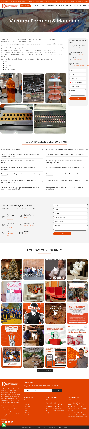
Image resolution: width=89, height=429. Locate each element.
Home (36, 6)
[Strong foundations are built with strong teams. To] (11, 357)
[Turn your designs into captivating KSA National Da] (55, 335)
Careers (83, 6)
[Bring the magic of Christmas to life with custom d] (77, 335)
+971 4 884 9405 (56, 409)
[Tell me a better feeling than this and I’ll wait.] (55, 269)
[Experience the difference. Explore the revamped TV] (55, 357)
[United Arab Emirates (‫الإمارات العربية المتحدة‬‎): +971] (71, 82)
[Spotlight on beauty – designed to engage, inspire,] (55, 291)
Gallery (69, 6)
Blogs (76, 6)
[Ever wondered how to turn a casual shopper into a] (11, 335)
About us (43, 6)
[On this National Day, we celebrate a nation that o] (33, 269)
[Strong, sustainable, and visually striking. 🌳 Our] (33, 357)
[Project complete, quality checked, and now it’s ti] (33, 335)
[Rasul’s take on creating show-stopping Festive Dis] (77, 357)
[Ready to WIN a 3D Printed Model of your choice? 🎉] (77, 313)
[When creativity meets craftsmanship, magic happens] (77, 269)
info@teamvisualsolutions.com (55, 413)
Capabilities (60, 6)
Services (51, 6)
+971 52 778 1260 (58, 411)
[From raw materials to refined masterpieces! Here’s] (33, 291)
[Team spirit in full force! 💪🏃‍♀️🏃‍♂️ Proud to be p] (11, 313)
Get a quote (25, 6)
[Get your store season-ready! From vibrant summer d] (77, 291)
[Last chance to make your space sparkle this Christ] (11, 269)
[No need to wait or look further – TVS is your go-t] (33, 313)
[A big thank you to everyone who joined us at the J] (11, 291)
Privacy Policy (62, 427)
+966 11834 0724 (78, 413)
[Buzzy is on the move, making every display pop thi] (55, 313)
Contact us (27, 415)
